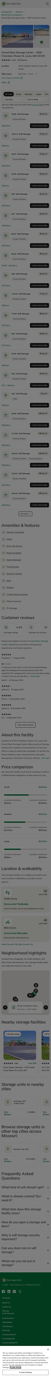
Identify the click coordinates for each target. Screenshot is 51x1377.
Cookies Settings (25, 1372)
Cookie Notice (15, 1367)
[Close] (48, 1349)
